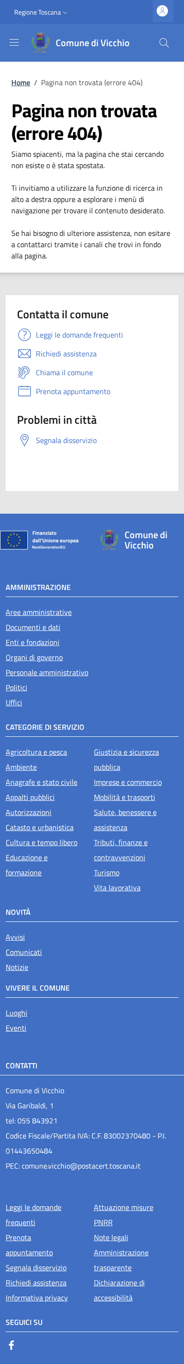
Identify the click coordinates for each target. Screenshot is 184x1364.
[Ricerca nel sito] (164, 42)
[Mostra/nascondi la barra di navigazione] (14, 42)
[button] (41, 12)
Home (20, 82)
